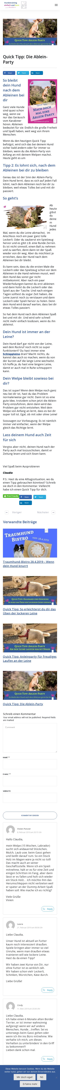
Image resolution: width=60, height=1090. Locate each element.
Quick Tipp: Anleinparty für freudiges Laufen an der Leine (30, 659)
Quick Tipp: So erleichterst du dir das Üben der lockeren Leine (29, 611)
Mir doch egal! (24, 1077)
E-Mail (7, 774)
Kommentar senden (30, 815)
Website (6, 791)
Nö (41, 1077)
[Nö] (56, 1077)
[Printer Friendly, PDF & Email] (11, 496)
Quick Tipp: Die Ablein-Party (25, 59)
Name (6, 757)
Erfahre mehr (30, 1084)
